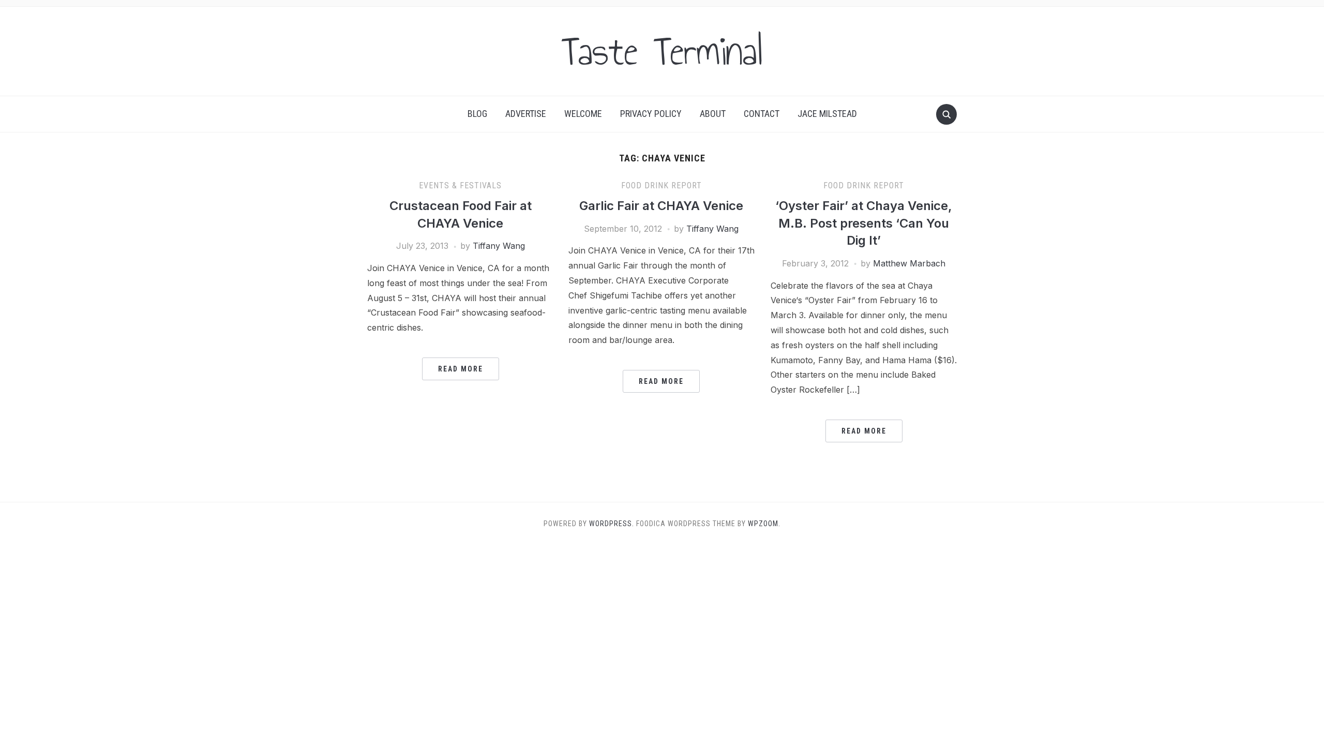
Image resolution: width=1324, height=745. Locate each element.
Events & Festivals (460, 185)
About (713, 113)
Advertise (525, 113)
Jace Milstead (827, 113)
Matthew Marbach (909, 263)
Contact (761, 113)
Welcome (583, 113)
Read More (460, 369)
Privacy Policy (651, 113)
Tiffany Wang (499, 246)
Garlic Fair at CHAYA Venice (661, 205)
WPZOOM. (764, 523)
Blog (477, 113)
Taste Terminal (662, 51)
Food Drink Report (661, 185)
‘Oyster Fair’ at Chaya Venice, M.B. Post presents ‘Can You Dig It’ (863, 223)
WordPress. (611, 523)
